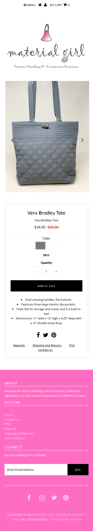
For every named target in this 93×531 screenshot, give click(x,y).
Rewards (19, 345)
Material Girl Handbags (52, 514)
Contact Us (12, 419)
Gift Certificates (15, 438)
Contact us (45, 350)
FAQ (72, 345)
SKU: (46, 255)
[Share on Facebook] (38, 336)
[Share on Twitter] (45, 336)
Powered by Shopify (66, 519)
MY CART (60, 5)
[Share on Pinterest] (53, 336)
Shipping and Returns (47, 345)
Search (9, 415)
